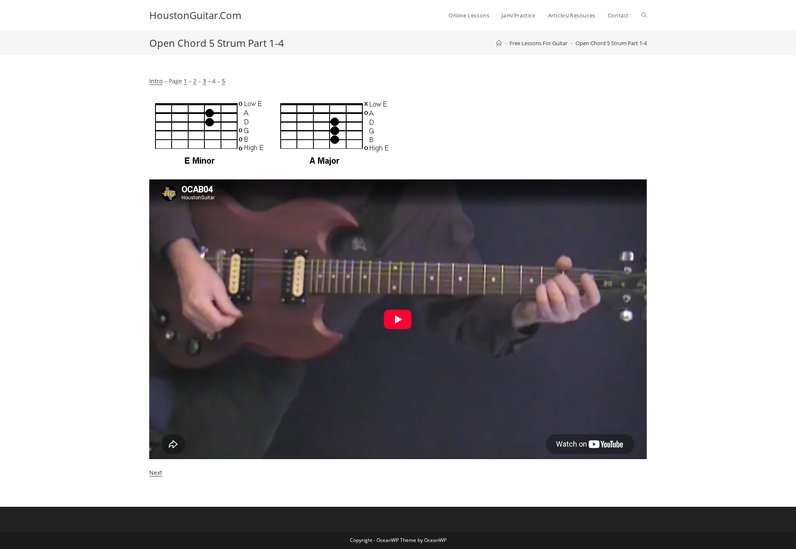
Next (155, 472)
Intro (156, 81)
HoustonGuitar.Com (195, 15)
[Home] (499, 43)
